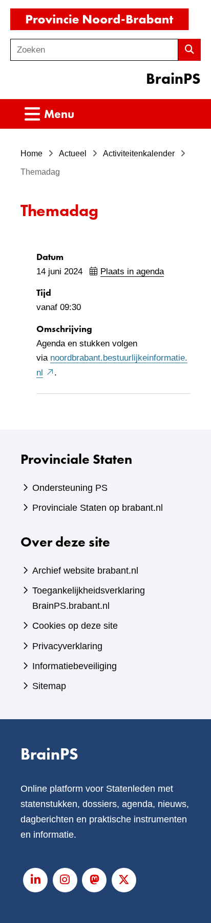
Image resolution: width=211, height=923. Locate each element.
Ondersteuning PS (70, 488)
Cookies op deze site (75, 626)
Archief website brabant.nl (85, 570)
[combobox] (94, 50)
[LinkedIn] (35, 880)
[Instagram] (65, 880)
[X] (124, 880)
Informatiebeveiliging (74, 666)
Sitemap (49, 686)
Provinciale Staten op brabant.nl (97, 508)
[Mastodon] (94, 880)
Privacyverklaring (67, 646)
